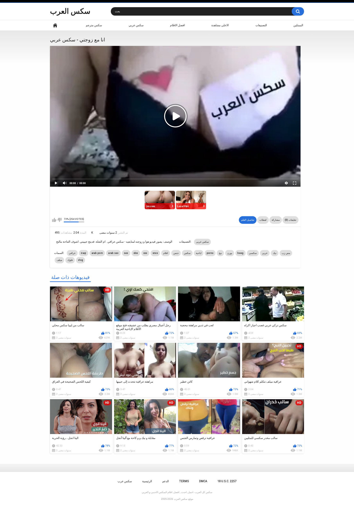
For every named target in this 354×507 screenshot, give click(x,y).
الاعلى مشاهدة (220, 25)
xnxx (155, 253)
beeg (240, 253)
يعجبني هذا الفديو (54, 220)
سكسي (253, 253)
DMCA (203, 481)
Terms (184, 481)
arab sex (113, 253)
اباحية (198, 253)
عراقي (72, 253)
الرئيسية (55, 25)
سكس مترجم (94, 25)
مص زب (286, 253)
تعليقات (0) (290, 219)
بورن (229, 253)
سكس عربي (136, 25)
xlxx (136, 253)
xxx (145, 253)
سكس (187, 253)
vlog (80, 260)
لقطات (263, 219)
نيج (220, 253)
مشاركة (276, 219)
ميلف (59, 260)
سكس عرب (125, 481)
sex (126, 253)
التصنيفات (261, 25)
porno (210, 253)
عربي (265, 253)
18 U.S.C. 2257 (226, 481)
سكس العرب (70, 11)
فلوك (70, 260)
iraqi (83, 253)
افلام (165, 253)
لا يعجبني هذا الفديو (59, 220)
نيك (274, 253)
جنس (176, 253)
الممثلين (298, 25)
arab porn (97, 253)
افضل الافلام (177, 25)
